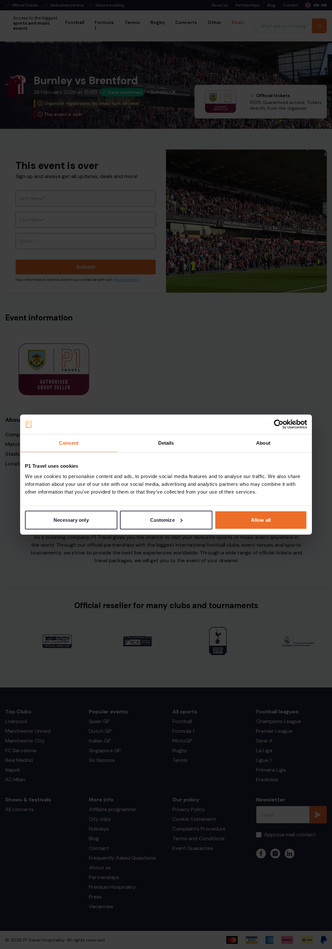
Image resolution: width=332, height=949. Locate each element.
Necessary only (71, 519)
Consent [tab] (68, 443)
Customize (162, 519)
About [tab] (263, 443)
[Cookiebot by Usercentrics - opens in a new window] (278, 424)
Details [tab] (166, 443)
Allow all (261, 519)
